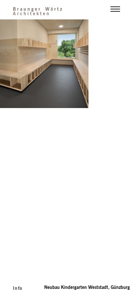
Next (99, 64)
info (18, 288)
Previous (33, 64)
